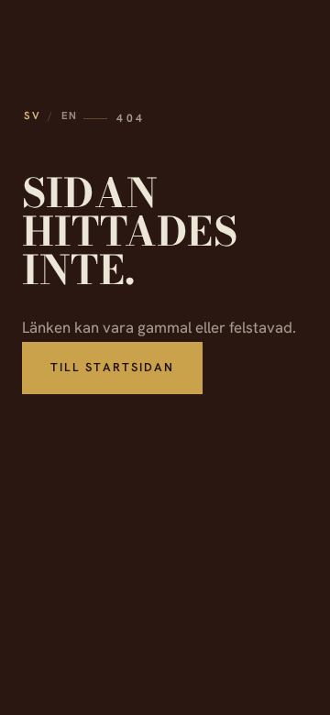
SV (32, 115)
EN (69, 115)
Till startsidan (112, 367)
